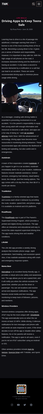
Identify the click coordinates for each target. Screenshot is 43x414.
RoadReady (10, 218)
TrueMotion (6, 197)
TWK (5, 4)
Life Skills (21, 18)
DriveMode (34, 315)
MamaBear (6, 272)
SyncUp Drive (14, 352)
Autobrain (33, 163)
